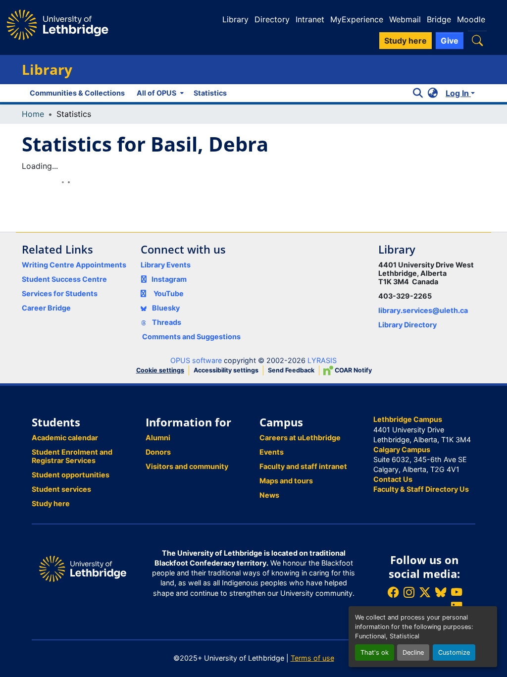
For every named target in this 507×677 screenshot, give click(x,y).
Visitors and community (187, 466)
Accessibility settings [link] (226, 370)
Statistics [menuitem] (210, 93)
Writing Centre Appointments (74, 264)
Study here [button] (405, 41)
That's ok (374, 652)
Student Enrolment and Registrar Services (72, 456)
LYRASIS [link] (322, 360)
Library (235, 19)
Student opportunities (70, 474)
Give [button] (449, 41)
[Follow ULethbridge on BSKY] (441, 592)
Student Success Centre (64, 279)
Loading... (40, 166)
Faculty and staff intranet (303, 466)
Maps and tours (286, 480)
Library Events (166, 264)
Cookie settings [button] (160, 370)
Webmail (405, 19)
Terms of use (312, 658)
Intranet (310, 19)
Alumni (158, 437)
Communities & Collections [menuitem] (77, 93)
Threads (166, 322)
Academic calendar (65, 437)
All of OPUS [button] (156, 93)
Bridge (439, 19)
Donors (158, 452)
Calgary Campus (401, 449)
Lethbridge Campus (407, 419)
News (269, 495)
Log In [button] (458, 93)
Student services (61, 489)
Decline (413, 652)
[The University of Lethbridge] (83, 568)
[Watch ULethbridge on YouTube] (456, 592)
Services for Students (60, 293)
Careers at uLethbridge (300, 437)
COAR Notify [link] (352, 370)
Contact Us (392, 479)
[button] (477, 40)
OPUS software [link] (196, 360)
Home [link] (33, 114)
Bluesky (165, 308)
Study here (51, 503)
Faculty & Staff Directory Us (421, 489)
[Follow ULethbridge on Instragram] (409, 592)
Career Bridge (46, 308)
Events (271, 452)
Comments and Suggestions (191, 336)
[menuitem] (159, 93)
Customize (454, 652)
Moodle (471, 19)
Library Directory (407, 324)
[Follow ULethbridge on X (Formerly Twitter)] (425, 592)
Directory (272, 19)
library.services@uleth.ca (423, 310)
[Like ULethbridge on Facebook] (393, 592)
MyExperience (356, 19)
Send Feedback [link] (291, 370)
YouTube (168, 293)
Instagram (169, 279)
